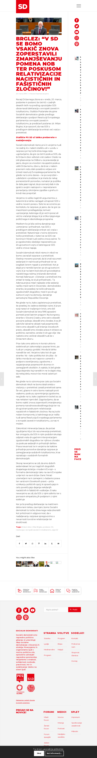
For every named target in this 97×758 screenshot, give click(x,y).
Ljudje (46, 644)
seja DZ (55, 530)
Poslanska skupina (42, 94)
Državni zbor (27, 527)
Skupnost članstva (75, 653)
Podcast (61, 728)
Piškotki (74, 731)
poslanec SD (48, 527)
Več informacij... (54, 753)
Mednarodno (48, 650)
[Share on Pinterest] (39, 543)
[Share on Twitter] (26, 543)
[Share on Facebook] (19, 543)
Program (47, 655)
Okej (39, 753)
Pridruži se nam (75, 645)
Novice (32, 94)
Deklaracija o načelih (23, 700)
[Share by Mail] (58, 543)
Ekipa (60, 644)
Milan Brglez (37, 527)
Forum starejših (47, 735)
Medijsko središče (61, 735)
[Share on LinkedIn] (45, 543)
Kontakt (74, 638)
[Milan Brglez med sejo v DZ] (39, 26)
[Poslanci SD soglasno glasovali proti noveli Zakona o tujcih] (58, 564)
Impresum (75, 717)
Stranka (47, 638)
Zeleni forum (46, 744)
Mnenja (61, 723)
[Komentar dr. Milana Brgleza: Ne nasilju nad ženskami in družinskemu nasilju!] (47, 564)
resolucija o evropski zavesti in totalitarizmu (33, 530)
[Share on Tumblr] (52, 543)
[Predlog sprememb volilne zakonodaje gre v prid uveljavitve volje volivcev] (24, 564)
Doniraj (74, 661)
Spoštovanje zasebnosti (76, 724)
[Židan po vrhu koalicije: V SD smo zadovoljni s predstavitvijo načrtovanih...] (2, 379)
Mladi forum (46, 718)
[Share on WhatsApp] (32, 543)
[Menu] (77, 5)
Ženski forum (46, 727)
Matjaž (60, 650)
